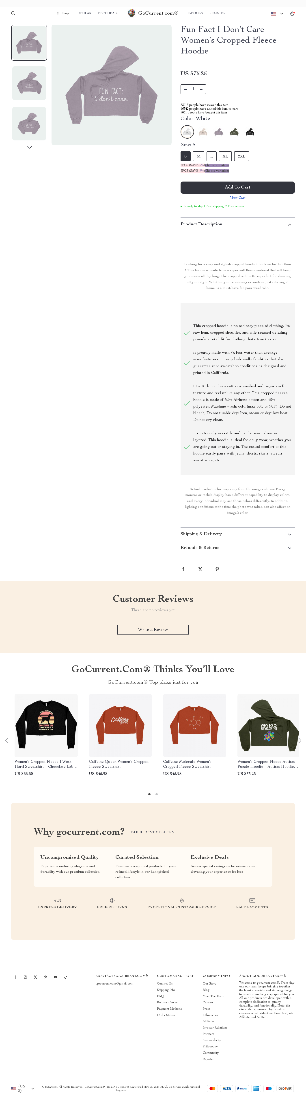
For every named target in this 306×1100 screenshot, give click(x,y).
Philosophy (210, 1046)
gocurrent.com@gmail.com (115, 983)
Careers (208, 1002)
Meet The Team (213, 996)
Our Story (209, 983)
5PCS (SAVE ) (193, 171)
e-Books (195, 13)
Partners (208, 1034)
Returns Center (167, 1002)
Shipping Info (166, 990)
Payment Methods (169, 1009)
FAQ (160, 996)
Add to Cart (237, 187)
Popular (83, 13)
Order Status (166, 1015)
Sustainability (212, 1040)
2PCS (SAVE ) (193, 165)
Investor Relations (215, 1027)
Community (211, 1053)
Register (217, 13)
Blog (206, 990)
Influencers (210, 1015)
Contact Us (165, 983)
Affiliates (209, 1021)
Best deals (108, 13)
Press (206, 1009)
